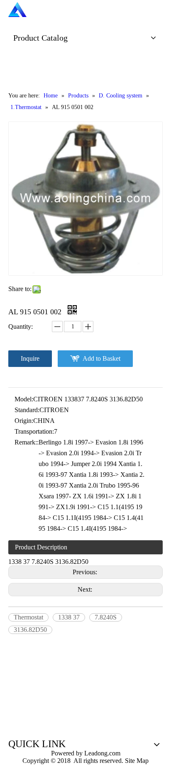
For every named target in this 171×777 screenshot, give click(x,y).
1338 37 (69, 617)
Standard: (27, 409)
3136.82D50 (30, 629)
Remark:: (27, 442)
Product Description (41, 547)
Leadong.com (101, 753)
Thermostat (28, 617)
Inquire (30, 358)
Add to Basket (101, 358)
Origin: (24, 420)
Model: (24, 399)
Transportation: (34, 431)
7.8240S (106, 617)
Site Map (137, 760)
